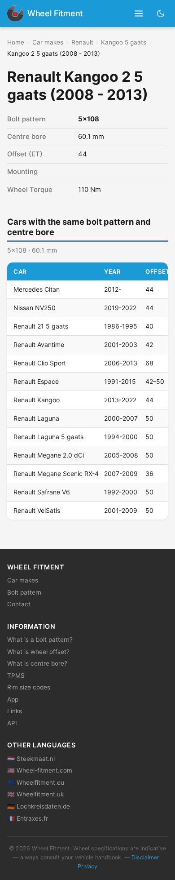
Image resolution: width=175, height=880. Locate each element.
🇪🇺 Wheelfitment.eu (35, 782)
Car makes (47, 42)
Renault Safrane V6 (41, 492)
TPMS (16, 675)
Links (14, 711)
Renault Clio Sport (39, 363)
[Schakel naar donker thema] (161, 13)
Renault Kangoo (36, 400)
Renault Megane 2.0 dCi (48, 455)
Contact (19, 604)
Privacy (87, 866)
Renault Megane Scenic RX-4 (56, 473)
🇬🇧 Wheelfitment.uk (35, 794)
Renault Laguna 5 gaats (48, 436)
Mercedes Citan (36, 289)
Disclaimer (145, 857)
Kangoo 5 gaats (123, 42)
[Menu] (139, 14)
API (12, 723)
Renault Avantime (38, 344)
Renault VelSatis (36, 510)
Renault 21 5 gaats (40, 326)
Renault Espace (36, 381)
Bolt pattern (24, 592)
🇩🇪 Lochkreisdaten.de (38, 806)
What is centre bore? (37, 663)
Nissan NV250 (34, 307)
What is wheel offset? (38, 651)
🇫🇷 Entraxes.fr (27, 818)
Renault (82, 42)
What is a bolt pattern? (40, 639)
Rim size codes (28, 687)
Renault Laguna (36, 418)
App (12, 699)
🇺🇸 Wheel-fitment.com (39, 770)
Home (15, 42)
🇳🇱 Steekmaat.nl (31, 758)
